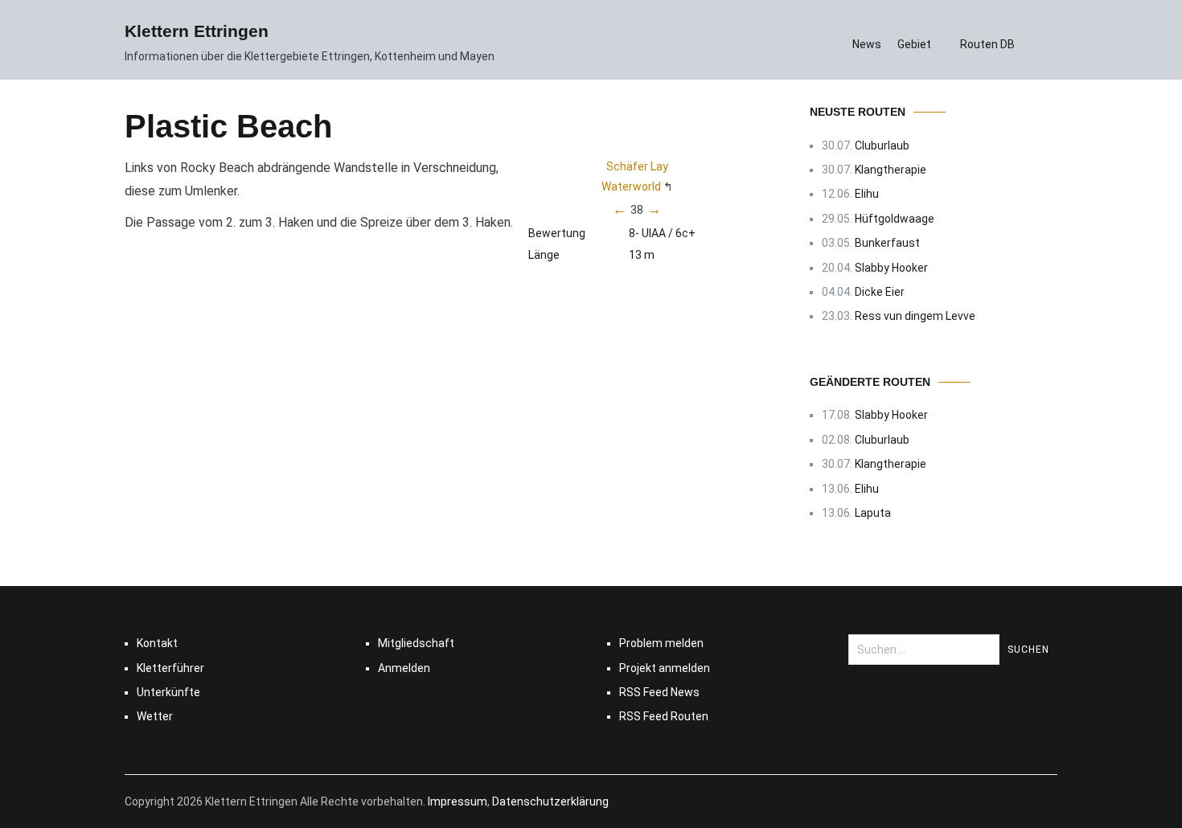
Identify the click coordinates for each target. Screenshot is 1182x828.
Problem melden (661, 643)
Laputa (873, 512)
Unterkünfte (168, 692)
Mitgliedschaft (416, 643)
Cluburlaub (882, 145)
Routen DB (987, 44)
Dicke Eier (880, 291)
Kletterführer (170, 668)
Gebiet (914, 44)
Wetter (155, 716)
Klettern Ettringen (197, 31)
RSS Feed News (659, 692)
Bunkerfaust (887, 242)
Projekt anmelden (664, 668)
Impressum (457, 801)
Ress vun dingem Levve (915, 315)
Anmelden (404, 668)
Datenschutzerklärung (550, 801)
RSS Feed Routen (663, 716)
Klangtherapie (890, 169)
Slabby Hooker (891, 267)
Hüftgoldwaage (894, 218)
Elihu (867, 193)
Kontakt (157, 643)
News (866, 44)
